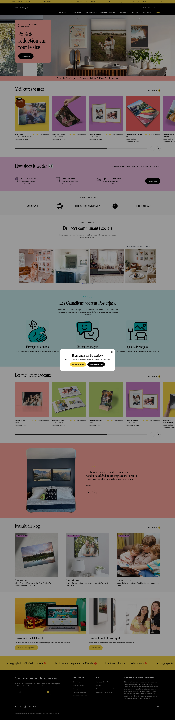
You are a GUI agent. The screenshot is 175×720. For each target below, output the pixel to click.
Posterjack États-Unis (96, 364)
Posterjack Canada (78, 364)
